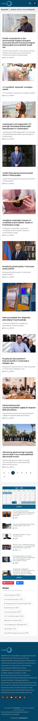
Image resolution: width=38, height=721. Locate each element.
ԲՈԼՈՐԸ (19, 577)
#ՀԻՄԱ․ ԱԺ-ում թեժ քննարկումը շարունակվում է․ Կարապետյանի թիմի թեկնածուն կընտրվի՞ (24, 546)
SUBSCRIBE (9, 583)
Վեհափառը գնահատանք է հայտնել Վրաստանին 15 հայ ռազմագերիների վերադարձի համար (17, 454)
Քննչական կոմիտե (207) (13, 620)
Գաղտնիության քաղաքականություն (15, 712)
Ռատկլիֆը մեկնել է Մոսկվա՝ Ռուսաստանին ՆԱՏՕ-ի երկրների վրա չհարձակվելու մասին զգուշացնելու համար (24, 558)
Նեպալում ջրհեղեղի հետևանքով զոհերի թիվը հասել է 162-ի (24, 525)
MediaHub (17, 708)
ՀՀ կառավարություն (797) (13, 599)
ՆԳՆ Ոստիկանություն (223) (14, 616)
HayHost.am (23, 718)
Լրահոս (19, 507)
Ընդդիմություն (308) (11, 608)
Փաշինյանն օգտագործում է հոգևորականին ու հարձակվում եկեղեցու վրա (15, 361)
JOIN (20, 583)
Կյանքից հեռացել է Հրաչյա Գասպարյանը (22, 535)
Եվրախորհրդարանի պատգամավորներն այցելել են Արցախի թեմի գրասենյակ (19, 408)
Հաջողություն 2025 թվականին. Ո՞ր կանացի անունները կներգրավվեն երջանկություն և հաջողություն (16, 126)
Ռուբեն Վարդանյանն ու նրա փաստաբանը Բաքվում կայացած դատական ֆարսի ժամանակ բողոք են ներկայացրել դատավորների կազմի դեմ (18, 43)
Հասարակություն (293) (12, 612)
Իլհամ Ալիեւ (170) (10, 629)
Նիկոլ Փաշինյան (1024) (12, 595)
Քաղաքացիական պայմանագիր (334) (17, 603)
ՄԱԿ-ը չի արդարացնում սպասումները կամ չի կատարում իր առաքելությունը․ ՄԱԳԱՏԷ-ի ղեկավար (24, 513)
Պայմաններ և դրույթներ (10, 714)
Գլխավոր (4, 10)
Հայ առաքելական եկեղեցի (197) (15, 624)
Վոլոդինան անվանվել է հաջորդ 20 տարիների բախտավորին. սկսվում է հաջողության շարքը (17, 223)
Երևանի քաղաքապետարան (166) (16, 633)
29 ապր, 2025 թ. (9, 57)
